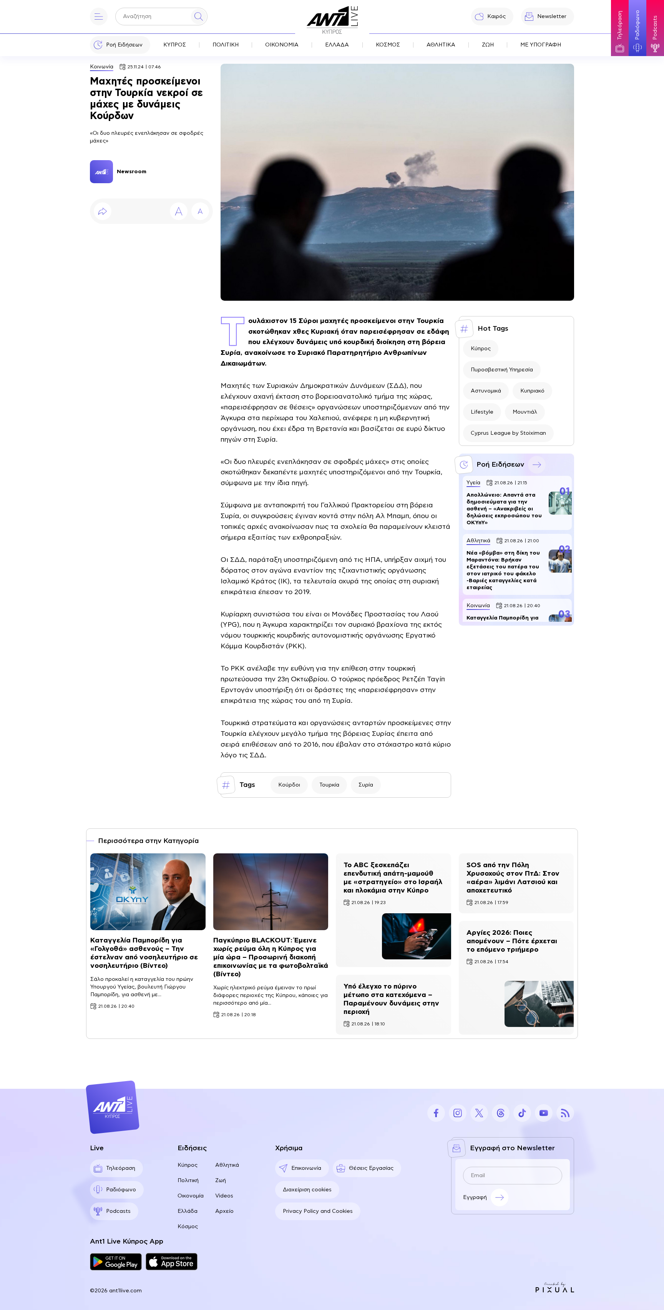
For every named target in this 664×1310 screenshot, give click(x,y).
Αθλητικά (227, 1165)
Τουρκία (329, 785)
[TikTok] (522, 1113)
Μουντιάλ (525, 412)
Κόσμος (188, 1226)
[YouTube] (544, 1113)
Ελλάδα (188, 1211)
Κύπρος (481, 348)
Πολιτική (188, 1180)
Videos (224, 1196)
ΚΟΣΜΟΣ (388, 45)
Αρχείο (224, 1211)
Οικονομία (191, 1196)
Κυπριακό (532, 391)
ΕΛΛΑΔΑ (337, 45)
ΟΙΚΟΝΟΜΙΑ (282, 45)
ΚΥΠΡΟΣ (174, 45)
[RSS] (565, 1113)
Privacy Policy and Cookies (318, 1211)
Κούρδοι (289, 785)
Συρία (366, 785)
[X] (479, 1113)
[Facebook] (436, 1113)
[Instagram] (457, 1113)
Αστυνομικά (486, 391)
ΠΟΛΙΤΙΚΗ (225, 45)
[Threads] (501, 1113)
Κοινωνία (101, 67)
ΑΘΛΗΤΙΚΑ (441, 45)
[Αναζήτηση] (198, 16)
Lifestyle (482, 412)
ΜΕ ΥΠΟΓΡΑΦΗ (540, 45)
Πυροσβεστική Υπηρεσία (502, 370)
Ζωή (220, 1180)
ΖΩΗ (488, 45)
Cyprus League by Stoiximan (508, 433)
